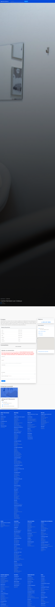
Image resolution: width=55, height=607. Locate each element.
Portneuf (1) (29, 604)
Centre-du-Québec (31, 521)
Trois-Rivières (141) (30, 439)
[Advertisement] (18, 312)
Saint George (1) (3, 579)
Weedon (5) (42, 585)
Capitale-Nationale (31, 574)
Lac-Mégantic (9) (43, 580)
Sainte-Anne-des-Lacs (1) (17, 558)
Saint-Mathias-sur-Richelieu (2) (18, 504)
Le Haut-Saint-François (45, 583)
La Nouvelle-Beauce (4, 593)
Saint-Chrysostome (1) (17, 467)
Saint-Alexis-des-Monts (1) (31, 424)
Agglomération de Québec (5, 522)
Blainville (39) (15, 566)
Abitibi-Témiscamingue (5, 412)
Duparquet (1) (2, 418)
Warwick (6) (29, 528)
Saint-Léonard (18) (43, 421)
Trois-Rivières (30, 437)
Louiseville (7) (29, 423)
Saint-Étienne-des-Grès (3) (31, 427)
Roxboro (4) (42, 419)
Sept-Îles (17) (16, 587)
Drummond (30, 533)
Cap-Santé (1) (29, 600)
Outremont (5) (43, 416)
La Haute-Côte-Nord (18, 578)
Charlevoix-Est (30, 581)
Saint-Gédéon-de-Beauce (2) (4, 581)
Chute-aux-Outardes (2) (17, 583)
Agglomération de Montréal (46, 414)
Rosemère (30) (16, 570)
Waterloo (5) (15, 446)
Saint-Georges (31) (3, 582)
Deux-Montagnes (17, 531)
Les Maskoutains (17, 472)
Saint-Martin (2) (3, 583)
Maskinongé (30, 422)
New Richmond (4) (43, 533)
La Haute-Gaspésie (44, 542)
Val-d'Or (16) (2, 424)
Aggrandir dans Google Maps (44, 351)
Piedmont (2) (16, 554)
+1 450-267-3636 (6, 404)
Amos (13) (2, 415)
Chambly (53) (16, 450)
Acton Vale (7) (16, 415)
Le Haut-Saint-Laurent (18, 465)
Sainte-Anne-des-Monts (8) (44, 545)
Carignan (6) (15, 449)
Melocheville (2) (16, 429)
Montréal (42, 412)
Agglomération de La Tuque (33, 414)
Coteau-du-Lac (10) (16, 480)
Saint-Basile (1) (30, 605)
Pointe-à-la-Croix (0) (43, 527)
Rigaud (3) (15, 513)
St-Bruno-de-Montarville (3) (17, 425)
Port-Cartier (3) (16, 586)
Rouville (15, 500)
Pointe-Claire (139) (43, 418)
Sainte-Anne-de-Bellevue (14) (45, 422)
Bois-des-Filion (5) (16, 567)
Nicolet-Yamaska (31, 541)
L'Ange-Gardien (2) (30, 589)
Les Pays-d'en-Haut (17, 552)
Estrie (42, 574)
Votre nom (2, 356)
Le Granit (42, 578)
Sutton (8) (15, 439)
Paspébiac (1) (43, 535)
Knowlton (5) (15, 438)
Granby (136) (15, 442)
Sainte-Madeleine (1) (16, 477)
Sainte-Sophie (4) (16, 543)
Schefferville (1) (16, 577)
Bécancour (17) (30, 531)
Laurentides (16, 521)
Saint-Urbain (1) (30, 580)
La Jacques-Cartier (31, 591)
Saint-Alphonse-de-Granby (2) (18, 444)
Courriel (2, 360)
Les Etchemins (3, 604)
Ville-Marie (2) (43, 428)
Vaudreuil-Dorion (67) (17, 518)
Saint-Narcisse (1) (30, 418)
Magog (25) (42, 600)
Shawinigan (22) (30, 435)
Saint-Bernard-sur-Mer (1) (31, 579)
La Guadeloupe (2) (3, 577)
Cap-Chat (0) (42, 543)
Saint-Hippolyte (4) (16, 541)
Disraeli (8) (2, 602)
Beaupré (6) (29, 586)
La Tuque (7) (29, 415)
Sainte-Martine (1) (16, 430)
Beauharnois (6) (16, 428)
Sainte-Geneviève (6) (43, 423)
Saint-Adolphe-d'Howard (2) (17, 555)
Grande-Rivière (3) (43, 549)
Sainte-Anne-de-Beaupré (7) (31, 590)
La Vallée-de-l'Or (4, 421)
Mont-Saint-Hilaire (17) (17, 452)
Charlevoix (30, 576)
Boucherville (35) (16, 418)
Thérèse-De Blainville (18, 565)
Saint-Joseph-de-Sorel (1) (17, 486)
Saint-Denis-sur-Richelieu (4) (18, 454)
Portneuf (29, 599)
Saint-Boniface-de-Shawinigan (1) (32, 426)
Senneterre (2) (2, 423)
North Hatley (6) (43, 601)
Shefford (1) (15, 445)
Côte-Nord (16, 574)
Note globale (3, 372)
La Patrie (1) (42, 584)
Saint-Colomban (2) (16, 540)
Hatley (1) (42, 599)
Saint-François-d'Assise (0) (44, 528)
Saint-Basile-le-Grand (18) (17, 453)
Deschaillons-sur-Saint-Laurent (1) (32, 532)
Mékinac (29, 428)
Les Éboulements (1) (30, 578)
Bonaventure (43, 530)
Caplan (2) (42, 532)
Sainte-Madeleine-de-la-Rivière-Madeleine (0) (47, 546)
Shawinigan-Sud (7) (30, 436)
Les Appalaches (4, 601)
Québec (2, 521)
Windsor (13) (42, 591)
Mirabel (15, 561)
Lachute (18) (15, 529)
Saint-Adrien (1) (43, 595)
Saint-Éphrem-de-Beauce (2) (4, 580)
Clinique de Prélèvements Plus (8, 399)
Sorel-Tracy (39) (16, 488)
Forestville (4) (16, 580)
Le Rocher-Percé (44, 547)
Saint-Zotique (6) (16, 516)
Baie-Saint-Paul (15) (30, 577)
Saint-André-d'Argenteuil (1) (17, 530)
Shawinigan (30, 433)
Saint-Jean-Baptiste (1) (17, 455)
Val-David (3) (15, 549)
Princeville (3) (29, 540)
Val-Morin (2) (15, 550)
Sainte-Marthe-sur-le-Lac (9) (18, 563)
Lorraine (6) (15, 569)
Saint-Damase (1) (16, 474)
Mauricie (29, 412)
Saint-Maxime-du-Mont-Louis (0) (45, 544)
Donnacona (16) (30, 601)
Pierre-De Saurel (17, 485)
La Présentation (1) (16, 473)
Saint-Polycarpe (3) (16, 515)
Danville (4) (42, 594)
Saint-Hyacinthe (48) (16, 475)
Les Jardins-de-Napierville (19, 468)
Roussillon (16, 489)
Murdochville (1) (43, 540)
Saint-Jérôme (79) (16, 542)
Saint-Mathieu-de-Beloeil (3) (17, 456)
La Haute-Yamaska (17, 441)
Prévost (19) (15, 539)
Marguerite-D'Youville (18, 478)
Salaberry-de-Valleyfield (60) (17, 431)
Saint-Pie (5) (15, 476)
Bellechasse (3, 584)
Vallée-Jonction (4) (3, 599)
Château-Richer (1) (30, 588)
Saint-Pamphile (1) (3, 592)
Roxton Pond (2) (16, 443)
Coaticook (43, 576)
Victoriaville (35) (30, 527)
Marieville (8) (15, 501)
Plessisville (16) (30, 539)
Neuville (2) (29, 602)
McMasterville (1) (16, 451)
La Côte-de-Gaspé (44, 536)
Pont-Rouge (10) (30, 603)
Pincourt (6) (15, 512)
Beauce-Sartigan (4, 576)
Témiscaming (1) (3, 427)
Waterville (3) (42, 577)
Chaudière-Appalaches (5, 574)
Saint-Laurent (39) (43, 420)
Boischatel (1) (29, 587)
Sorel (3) (15, 487)
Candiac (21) (15, 491)
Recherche (26, 1)
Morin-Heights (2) (16, 553)
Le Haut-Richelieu (17, 457)
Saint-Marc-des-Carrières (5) (31, 606)
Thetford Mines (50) (3, 603)
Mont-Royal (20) (43, 415)
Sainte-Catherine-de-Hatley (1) (45, 602)
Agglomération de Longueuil (19, 416)
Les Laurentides (17, 544)
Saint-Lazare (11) (16, 514)
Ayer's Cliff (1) (43, 598)
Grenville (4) (15, 528)
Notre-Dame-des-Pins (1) (4, 578)
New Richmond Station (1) (44, 534)
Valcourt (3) (42, 590)
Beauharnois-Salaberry (18, 427)
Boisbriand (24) (16, 568)
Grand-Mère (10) (30, 434)
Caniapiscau (16, 576)
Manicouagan (16, 581)
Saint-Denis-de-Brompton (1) (45, 589)
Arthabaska (30, 522)
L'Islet (2, 591)
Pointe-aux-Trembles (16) (44, 417)
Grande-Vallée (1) (43, 539)
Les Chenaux (30, 416)
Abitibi (2, 414)
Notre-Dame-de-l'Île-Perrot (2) (18, 511)
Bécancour (30, 530)
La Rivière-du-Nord (17, 538)
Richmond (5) (42, 588)
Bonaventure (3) (43, 531)
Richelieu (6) (15, 502)
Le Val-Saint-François (45, 587)
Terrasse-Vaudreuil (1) (17, 517)
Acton (15, 414)
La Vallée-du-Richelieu (18, 447)
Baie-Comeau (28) (16, 582)
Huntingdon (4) (16, 466)
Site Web (41, 333)
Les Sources (43, 592)
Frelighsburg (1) (16, 437)
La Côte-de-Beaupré (31, 585)
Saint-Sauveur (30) (16, 556)
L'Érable (29, 538)
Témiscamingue (4, 425)
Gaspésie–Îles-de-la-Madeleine (46, 521)
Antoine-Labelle (17, 522)
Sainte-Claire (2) (3, 589)
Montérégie (16, 412)
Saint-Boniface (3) (30, 425)
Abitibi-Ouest (3, 416)
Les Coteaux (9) (16, 510)
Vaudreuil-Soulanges (18, 505)
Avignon (42, 522)
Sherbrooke (43, 603)
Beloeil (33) (15, 448)
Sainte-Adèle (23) (16, 557)
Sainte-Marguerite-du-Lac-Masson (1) (19, 559)
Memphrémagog (44, 597)
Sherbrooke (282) (43, 605)
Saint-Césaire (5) (16, 503)
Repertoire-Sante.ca (4, 1)
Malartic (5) (2, 422)
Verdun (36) (42, 427)
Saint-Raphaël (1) (3, 588)
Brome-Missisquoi (17, 432)
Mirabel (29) (15, 562)
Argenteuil (16, 527)
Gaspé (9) (42, 538)
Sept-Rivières (16, 585)
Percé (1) (42, 550)
